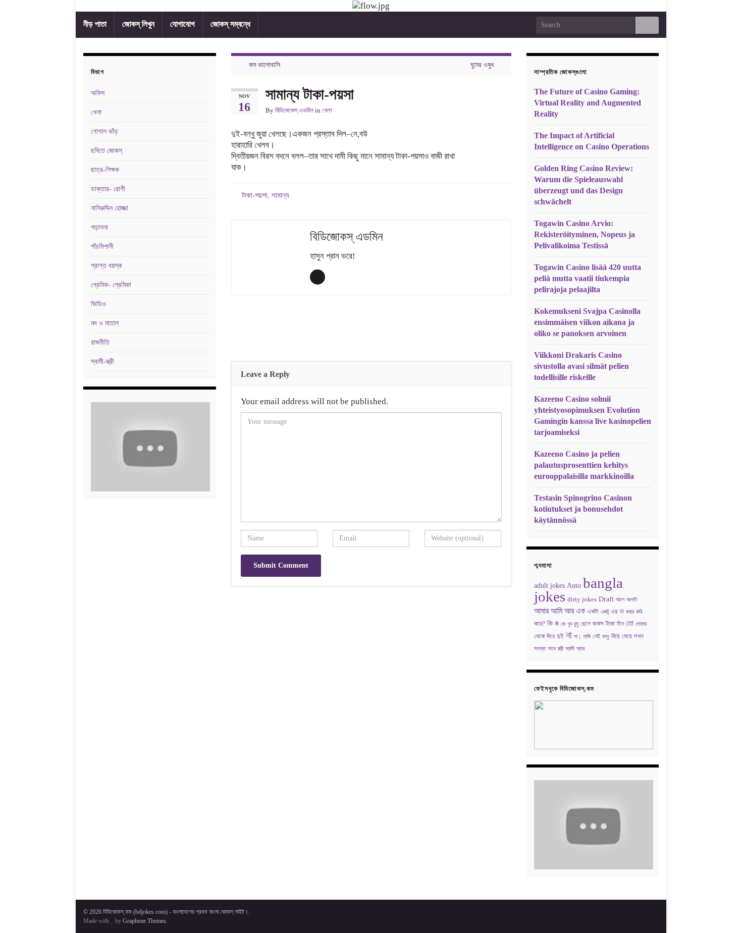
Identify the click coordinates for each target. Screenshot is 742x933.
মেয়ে (627, 636)
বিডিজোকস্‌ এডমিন (294, 110)
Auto (574, 585)
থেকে (539, 636)
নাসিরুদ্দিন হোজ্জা (109, 208)
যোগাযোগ (182, 24)
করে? (539, 623)
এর (614, 611)
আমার (541, 611)
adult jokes (549, 585)
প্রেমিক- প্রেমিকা (111, 285)
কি (550, 623)
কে (563, 624)
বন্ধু (605, 636)
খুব (569, 624)
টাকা (610, 623)
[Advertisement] (371, 330)
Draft (606, 599)
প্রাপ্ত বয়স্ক (106, 265)
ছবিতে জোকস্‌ (106, 150)
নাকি (587, 636)
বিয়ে (615, 636)
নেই (596, 636)
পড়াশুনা (99, 227)
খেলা (327, 110)
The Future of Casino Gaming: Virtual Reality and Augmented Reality (587, 102)
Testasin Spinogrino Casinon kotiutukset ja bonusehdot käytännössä (583, 508)
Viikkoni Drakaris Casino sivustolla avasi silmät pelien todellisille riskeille (581, 366)
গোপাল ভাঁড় (104, 131)
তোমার (641, 624)
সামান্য (280, 195)
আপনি (631, 599)
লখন (639, 636)
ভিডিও (98, 304)
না (569, 635)
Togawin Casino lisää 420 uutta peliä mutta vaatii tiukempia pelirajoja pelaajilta (587, 278)
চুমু (576, 624)
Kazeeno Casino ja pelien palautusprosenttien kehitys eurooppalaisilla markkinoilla (584, 465)
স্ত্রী (560, 648)
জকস (598, 623)
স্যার (580, 648)
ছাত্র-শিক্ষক (105, 170)
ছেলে (585, 624)
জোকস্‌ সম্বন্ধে (230, 24)
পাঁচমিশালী (102, 246)
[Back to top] (719, 910)
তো (629, 623)
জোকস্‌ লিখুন (138, 24)
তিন (620, 624)
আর (569, 611)
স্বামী (569, 648)
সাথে (552, 648)
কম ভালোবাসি (264, 65)
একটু (605, 612)
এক (580, 611)
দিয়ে (551, 636)
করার (630, 612)
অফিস (97, 93)
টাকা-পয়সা (255, 195)
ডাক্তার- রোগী (108, 189)
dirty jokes (582, 599)
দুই (560, 636)
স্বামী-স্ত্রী (102, 361)
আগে (620, 599)
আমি (556, 611)
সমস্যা (540, 648)
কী (557, 624)
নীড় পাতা (95, 24)
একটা (593, 611)
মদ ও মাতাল (105, 323)
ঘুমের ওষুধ (482, 65)
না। (577, 636)
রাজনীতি (100, 342)
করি (639, 612)
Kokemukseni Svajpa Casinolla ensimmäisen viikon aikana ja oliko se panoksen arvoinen (587, 322)
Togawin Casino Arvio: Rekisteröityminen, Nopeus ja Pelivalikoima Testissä (584, 234)
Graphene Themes (144, 920)
